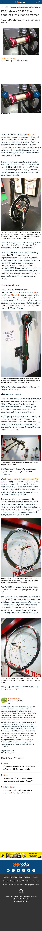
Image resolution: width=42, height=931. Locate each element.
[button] (21, 99)
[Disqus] (21, 825)
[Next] (37, 94)
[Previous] (5, 94)
